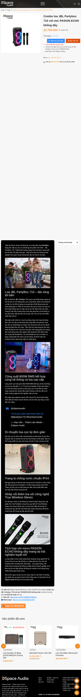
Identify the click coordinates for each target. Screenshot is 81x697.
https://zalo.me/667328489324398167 (23, 597)
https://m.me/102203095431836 (24, 600)
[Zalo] (77, 681)
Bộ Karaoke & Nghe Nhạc (64, 650)
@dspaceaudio (18, 408)
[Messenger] (77, 687)
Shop (8, 10)
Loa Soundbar (34, 650)
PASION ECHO (56, 57)
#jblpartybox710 (18, 417)
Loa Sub (6, 650)
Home (3, 10)
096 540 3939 (55, 62)
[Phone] (77, 693)
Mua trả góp (73, 41)
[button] (77, 646)
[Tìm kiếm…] (74, 4)
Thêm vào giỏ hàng (56, 41)
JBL (49, 57)
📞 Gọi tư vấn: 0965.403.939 (13, 606)
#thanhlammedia (34, 417)
